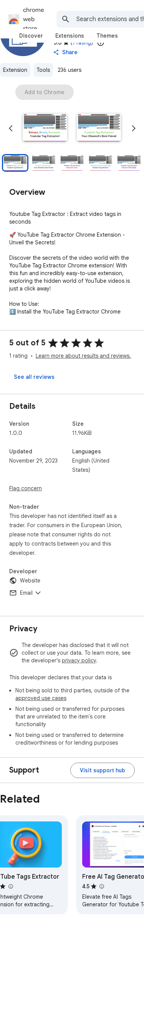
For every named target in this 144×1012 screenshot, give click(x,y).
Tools (43, 69)
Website (30, 580)
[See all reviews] (34, 377)
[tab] (31, 36)
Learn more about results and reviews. (83, 355)
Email (26, 592)
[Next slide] (133, 128)
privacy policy (79, 660)
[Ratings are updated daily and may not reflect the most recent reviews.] (100, 42)
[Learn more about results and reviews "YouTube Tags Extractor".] (10, 886)
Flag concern (25, 488)
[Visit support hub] (102, 770)
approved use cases (40, 698)
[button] (45, 128)
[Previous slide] (10, 128)
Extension (15, 69)
